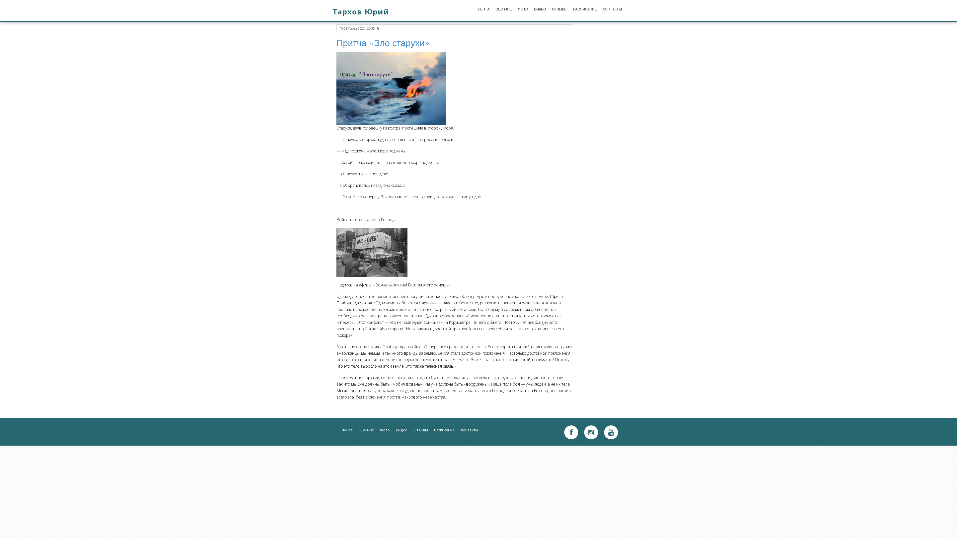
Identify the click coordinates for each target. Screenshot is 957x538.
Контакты (612, 9)
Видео (540, 9)
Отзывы (559, 9)
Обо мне (503, 9)
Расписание (585, 9)
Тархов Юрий (361, 11)
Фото (523, 9)
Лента (483, 9)
